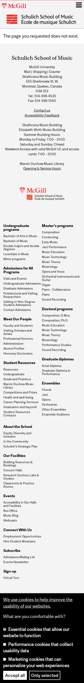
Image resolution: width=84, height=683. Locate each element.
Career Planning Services (20, 402)
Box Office (10, 510)
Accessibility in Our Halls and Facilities (19, 504)
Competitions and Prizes (20, 392)
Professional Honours (18, 338)
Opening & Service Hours (42, 168)
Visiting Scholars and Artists (17, 332)
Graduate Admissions (18, 288)
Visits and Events (15, 278)
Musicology (50, 266)
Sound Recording (54, 299)
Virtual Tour (11, 577)
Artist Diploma (51, 365)
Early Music (50, 242)
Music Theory (51, 261)
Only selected (44, 675)
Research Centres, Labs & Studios (21, 477)
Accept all (15, 675)
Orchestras (49, 404)
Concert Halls (12, 470)
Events (9, 496)
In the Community (15, 441)
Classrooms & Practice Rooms (18, 485)
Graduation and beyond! (20, 407)
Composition (51, 232)
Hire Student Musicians (19, 541)
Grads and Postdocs (17, 379)
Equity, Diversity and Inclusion (17, 434)
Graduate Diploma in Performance (56, 372)
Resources (10, 369)
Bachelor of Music (15, 241)
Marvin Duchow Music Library (18, 385)
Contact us (42, 110)
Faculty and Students (18, 325)
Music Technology (54, 256)
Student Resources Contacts (16, 413)
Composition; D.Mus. (56, 315)
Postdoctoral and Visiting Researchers (20, 295)
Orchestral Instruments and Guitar (61, 278)
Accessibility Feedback (42, 115)
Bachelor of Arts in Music (20, 236)
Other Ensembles (54, 409)
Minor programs (14, 259)
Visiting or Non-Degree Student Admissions (19, 303)
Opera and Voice (53, 271)
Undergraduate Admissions (22, 283)
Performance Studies (56, 344)
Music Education (53, 252)
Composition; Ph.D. (55, 320)
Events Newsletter (16, 562)
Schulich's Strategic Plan (20, 446)
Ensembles (51, 383)
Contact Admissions (17, 309)
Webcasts (10, 520)
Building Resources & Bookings (18, 464)
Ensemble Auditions (55, 414)
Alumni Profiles (13, 348)
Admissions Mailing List (19, 557)
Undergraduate (14, 374)
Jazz (45, 394)
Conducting (50, 237)
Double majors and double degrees (21, 247)
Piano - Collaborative (56, 289)
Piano (46, 294)
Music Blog (10, 515)
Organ (46, 284)
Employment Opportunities (22, 536)
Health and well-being (18, 397)
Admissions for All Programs (18, 270)
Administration (13, 343)
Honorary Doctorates (17, 353)
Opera (46, 399)
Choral (46, 389)
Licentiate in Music (16, 254)
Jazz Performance (54, 247)
